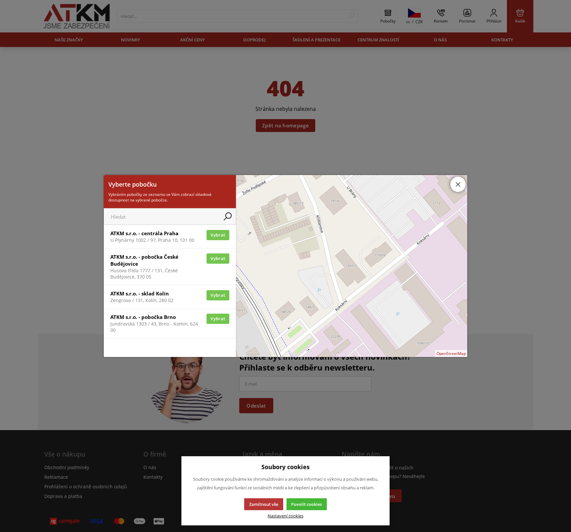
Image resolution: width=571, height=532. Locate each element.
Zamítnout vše (263, 504)
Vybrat (217, 235)
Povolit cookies (306, 504)
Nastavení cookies (285, 516)
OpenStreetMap (451, 353)
